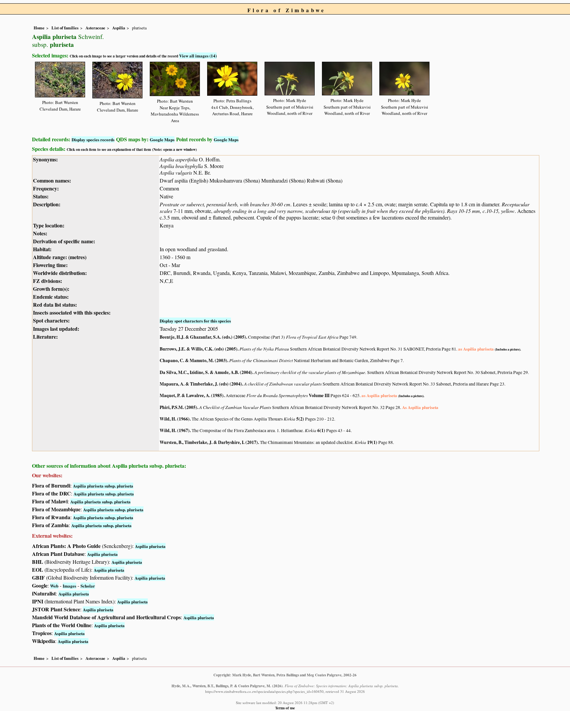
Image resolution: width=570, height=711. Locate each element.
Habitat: (42, 249)
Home (39, 28)
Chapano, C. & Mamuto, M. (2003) (193, 360)
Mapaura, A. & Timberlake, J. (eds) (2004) (201, 384)
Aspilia (118, 28)
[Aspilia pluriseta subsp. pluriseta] (60, 78)
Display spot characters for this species (195, 321)
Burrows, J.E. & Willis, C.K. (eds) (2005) (199, 349)
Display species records (93, 139)
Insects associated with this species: (72, 312)
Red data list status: (55, 304)
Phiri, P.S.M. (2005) (178, 407)
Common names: (52, 180)
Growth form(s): (51, 288)
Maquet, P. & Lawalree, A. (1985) (192, 395)
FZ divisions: (47, 281)
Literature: (45, 336)
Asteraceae (95, 28)
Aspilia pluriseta (150, 546)
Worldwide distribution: (60, 273)
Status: (40, 196)
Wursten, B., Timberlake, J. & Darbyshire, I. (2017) (209, 442)
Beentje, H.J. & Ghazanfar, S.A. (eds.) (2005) (203, 337)
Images (69, 586)
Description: (46, 204)
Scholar (87, 586)
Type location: (48, 225)
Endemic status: (51, 296)
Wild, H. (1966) (175, 419)
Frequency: (46, 188)
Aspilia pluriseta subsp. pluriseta (103, 486)
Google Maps (162, 139)
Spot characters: (51, 320)
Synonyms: (45, 159)
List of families (65, 28)
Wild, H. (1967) (175, 430)
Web (54, 586)
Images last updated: (56, 328)
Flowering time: (50, 265)
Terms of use (285, 708)
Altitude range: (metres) (59, 257)
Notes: (40, 233)
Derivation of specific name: (64, 241)
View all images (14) (198, 55)
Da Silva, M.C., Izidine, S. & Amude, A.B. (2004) (206, 372)
